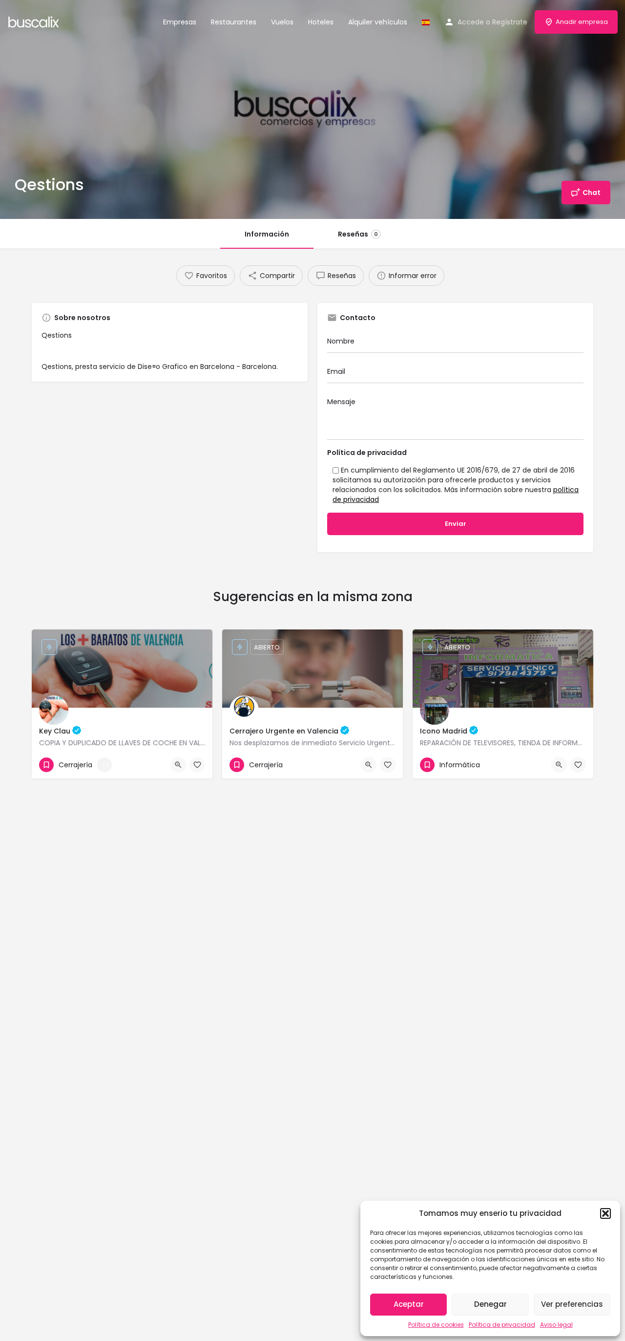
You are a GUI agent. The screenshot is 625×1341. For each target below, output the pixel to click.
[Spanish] (426, 22)
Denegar (490, 1304)
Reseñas (358, 234)
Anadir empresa (582, 21)
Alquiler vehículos (377, 22)
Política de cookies (436, 1324)
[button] (605, 1213)
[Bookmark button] (197, 765)
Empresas (179, 22)
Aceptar (409, 1304)
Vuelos (282, 22)
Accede (471, 22)
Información (267, 234)
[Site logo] (34, 21)
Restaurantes (233, 22)
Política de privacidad (502, 1324)
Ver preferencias (572, 1304)
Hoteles (320, 22)
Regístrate (509, 22)
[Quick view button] (178, 765)
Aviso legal (556, 1324)
